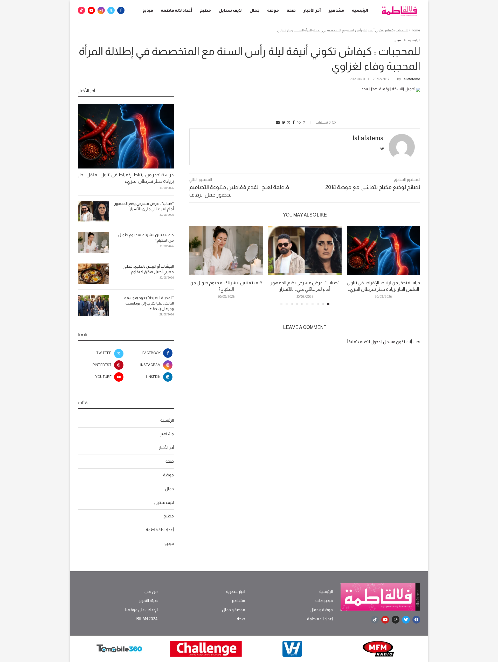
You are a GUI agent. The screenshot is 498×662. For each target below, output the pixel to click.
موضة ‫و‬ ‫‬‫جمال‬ (321, 610)
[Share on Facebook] (294, 122)
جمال (254, 10)
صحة (291, 10)
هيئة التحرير (148, 601)
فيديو (147, 10)
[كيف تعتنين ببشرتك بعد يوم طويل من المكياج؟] (226, 250)
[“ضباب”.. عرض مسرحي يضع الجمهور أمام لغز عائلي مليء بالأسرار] (304, 250)
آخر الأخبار (312, 10)
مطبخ (205, 10)
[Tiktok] (81, 10)
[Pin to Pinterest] (283, 122)
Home (415, 30)
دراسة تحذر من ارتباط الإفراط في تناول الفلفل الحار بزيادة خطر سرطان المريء (126, 178)
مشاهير (336, 10)
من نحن (151, 592)
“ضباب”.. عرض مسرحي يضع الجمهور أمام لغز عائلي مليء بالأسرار (144, 206)
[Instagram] (101, 10)
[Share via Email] (278, 122)
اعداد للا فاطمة (320, 619)
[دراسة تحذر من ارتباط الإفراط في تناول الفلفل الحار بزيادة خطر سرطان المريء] (383, 250)
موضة (273, 10)
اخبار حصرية (235, 592)
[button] (196, 265)
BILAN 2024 (147, 619)
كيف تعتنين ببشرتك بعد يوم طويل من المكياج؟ (146, 237)
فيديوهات (324, 601)
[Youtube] (91, 10)
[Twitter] (111, 10)
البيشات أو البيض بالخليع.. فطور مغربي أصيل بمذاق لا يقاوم (148, 269)
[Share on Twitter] (288, 122)
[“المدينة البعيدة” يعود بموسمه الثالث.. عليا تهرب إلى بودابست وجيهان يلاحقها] (93, 305)
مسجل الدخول (383, 342)
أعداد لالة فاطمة (176, 10)
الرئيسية (360, 10)
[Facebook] (121, 10)
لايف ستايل (230, 10)
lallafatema (411, 79)
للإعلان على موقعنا (141, 610)
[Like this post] (299, 122)
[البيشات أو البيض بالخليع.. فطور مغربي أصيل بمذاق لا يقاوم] (93, 274)
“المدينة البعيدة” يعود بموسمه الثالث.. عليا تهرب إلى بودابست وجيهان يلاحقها (149, 303)
